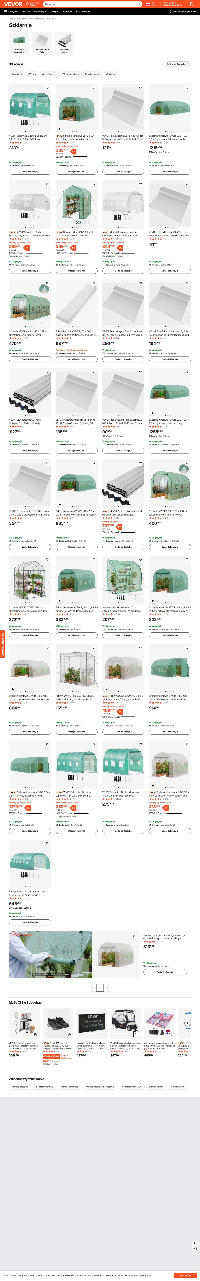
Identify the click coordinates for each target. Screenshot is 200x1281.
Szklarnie (50, 19)
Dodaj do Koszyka (30, 171)
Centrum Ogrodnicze (36, 19)
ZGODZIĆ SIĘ (185, 1275)
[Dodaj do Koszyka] (35, 1034)
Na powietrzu (21, 19)
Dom (11, 19)
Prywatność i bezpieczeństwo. (139, 1275)
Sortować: (171, 64)
